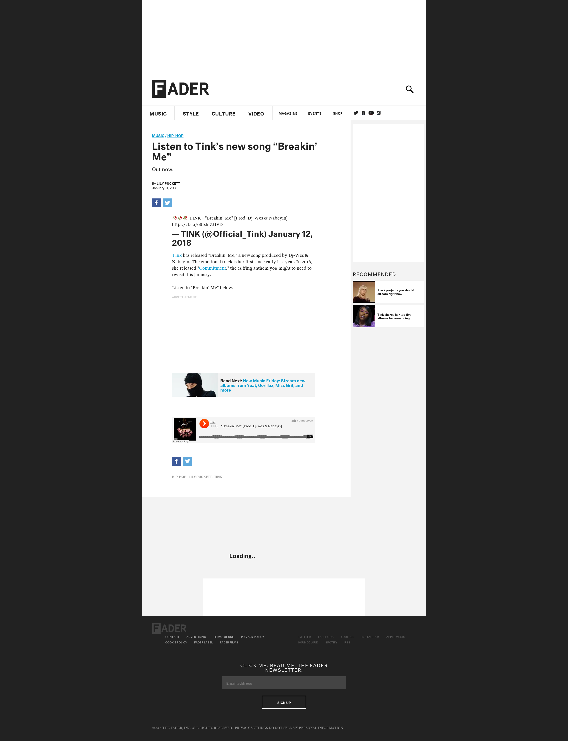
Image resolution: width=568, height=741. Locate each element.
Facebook (326, 636)
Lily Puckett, (201, 476)
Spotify (331, 642)
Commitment (212, 268)
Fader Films (229, 642)
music (158, 135)
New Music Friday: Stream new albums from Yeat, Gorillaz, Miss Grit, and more (263, 384)
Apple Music (395, 636)
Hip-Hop (175, 135)
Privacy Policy (252, 636)
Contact (172, 636)
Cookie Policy (176, 642)
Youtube (347, 636)
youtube (371, 113)
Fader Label (203, 642)
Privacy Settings (251, 728)
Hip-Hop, (179, 476)
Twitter (356, 113)
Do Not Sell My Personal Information (306, 728)
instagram (379, 113)
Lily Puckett (168, 183)
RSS (347, 642)
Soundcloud (308, 642)
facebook (363, 113)
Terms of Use (223, 636)
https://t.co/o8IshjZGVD (197, 224)
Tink (177, 255)
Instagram (370, 636)
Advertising (196, 636)
